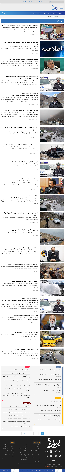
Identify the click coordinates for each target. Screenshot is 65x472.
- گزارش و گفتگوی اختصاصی (34, 454)
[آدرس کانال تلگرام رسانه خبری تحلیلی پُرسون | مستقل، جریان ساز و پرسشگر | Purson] (55, 451)
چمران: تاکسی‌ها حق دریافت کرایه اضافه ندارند (26, 315)
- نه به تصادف (24, 458)
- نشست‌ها (37, 445)
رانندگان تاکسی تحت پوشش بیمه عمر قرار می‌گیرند (24, 332)
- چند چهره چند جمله (35, 450)
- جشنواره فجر (24, 454)
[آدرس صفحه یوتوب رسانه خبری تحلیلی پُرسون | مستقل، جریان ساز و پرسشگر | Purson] (46, 451)
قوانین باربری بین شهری (56, 401)
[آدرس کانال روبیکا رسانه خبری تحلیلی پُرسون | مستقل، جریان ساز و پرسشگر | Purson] (55, 456)
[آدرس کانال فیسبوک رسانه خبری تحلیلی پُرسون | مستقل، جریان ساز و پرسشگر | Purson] (60, 451)
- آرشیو (25, 450)
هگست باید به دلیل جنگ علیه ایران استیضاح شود (50, 374)
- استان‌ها (25, 446)
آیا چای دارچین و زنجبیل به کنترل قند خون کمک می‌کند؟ (49, 415)
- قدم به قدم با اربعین (23, 459)
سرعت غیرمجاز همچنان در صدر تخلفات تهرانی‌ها (25, 181)
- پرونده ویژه (37, 452)
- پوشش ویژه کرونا (23, 448)
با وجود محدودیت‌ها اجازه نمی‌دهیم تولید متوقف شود (19, 418)
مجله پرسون (58, 398)
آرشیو (47, 1)
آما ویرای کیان (47, 466)
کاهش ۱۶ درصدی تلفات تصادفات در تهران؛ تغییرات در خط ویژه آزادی (20, 25)
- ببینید (38, 448)
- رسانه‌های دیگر (36, 456)
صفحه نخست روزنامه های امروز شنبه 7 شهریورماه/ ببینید (18, 373)
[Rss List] (24, 1)
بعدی (24, 433)
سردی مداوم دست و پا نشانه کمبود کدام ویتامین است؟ (49, 420)
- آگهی (26, 445)
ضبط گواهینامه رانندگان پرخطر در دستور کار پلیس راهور (23, 59)
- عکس (38, 459)
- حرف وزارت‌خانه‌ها (36, 458)
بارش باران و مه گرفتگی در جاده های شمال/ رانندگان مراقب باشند (21, 110)
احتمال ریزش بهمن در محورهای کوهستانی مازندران (24, 281)
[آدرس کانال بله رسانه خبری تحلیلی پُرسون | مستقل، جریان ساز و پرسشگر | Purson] (51, 456)
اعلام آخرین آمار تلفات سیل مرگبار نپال (22, 370)
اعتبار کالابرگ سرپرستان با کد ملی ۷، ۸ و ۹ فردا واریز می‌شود (45, 13)
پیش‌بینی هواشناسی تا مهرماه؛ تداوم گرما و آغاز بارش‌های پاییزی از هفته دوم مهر (43, 471)
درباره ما (39, 1)
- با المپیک (25, 456)
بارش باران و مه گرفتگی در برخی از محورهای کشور (25, 95)
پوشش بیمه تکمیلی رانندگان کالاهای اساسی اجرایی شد (24, 230)
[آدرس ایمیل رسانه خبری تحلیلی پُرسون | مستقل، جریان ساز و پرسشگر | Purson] (53, 460)
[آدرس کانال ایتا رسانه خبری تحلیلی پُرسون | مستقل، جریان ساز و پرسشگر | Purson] (60, 456)
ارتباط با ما (35, 1)
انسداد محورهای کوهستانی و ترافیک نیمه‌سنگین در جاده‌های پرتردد (20, 249)
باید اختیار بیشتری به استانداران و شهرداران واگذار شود (50, 379)
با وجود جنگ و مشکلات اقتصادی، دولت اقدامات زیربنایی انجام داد (16, 412)
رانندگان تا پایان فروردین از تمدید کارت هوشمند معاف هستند (22, 145)
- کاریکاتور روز (37, 461)
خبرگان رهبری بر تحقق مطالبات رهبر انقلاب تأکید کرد (50, 370)
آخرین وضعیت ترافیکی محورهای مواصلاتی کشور (25, 350)
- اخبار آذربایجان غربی (12, 446)
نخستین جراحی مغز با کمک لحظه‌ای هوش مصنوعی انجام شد (48, 405)
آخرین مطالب (27, 403)
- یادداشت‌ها (37, 446)
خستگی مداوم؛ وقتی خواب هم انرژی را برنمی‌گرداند (50, 410)
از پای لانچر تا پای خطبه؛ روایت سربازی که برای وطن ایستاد (17, 386)
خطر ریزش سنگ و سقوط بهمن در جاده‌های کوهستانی (24, 198)
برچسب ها (43, 1)
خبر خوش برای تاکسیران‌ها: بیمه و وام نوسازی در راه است (23, 264)
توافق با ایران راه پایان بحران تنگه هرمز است (52, 390)
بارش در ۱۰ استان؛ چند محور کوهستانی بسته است (25, 162)
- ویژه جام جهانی (23, 452)
